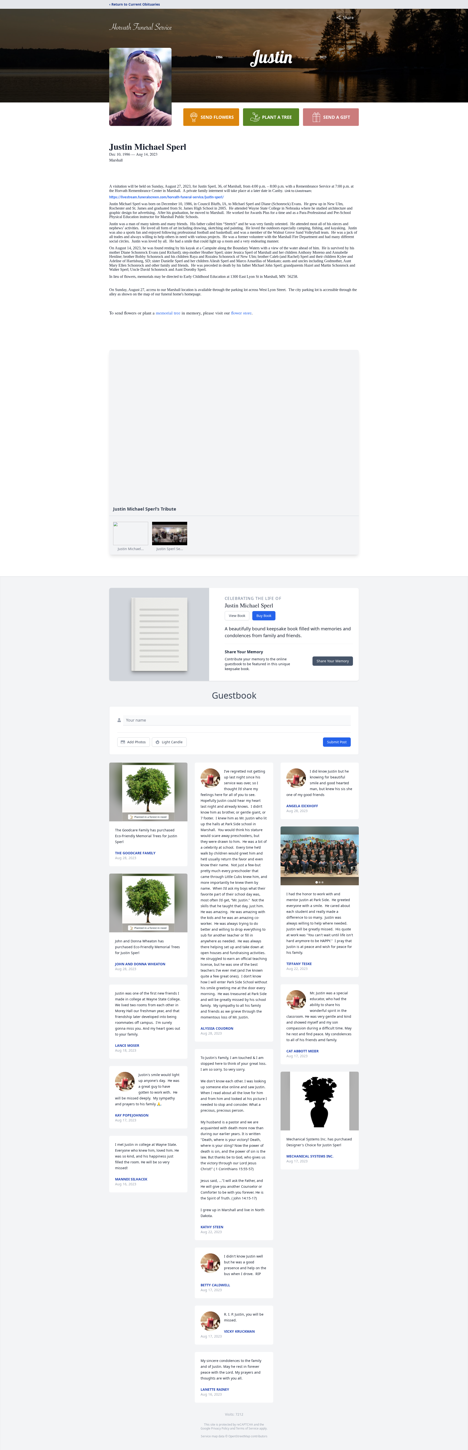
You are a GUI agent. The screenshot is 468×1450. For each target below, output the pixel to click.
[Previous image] (285, 856)
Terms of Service (247, 1428)
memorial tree (168, 313)
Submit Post (337, 742)
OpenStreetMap (239, 1436)
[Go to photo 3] (322, 882)
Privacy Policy (220, 1428)
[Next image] (354, 856)
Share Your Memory (333, 661)
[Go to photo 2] (320, 882)
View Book (237, 615)
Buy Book (263, 615)
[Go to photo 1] (316, 882)
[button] (148, 792)
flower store (241, 313)
